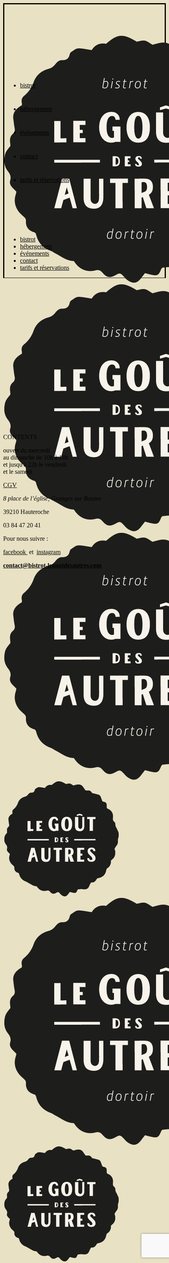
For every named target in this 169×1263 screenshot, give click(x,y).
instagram (49, 552)
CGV (10, 485)
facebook (15, 552)
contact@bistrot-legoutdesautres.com (52, 565)
